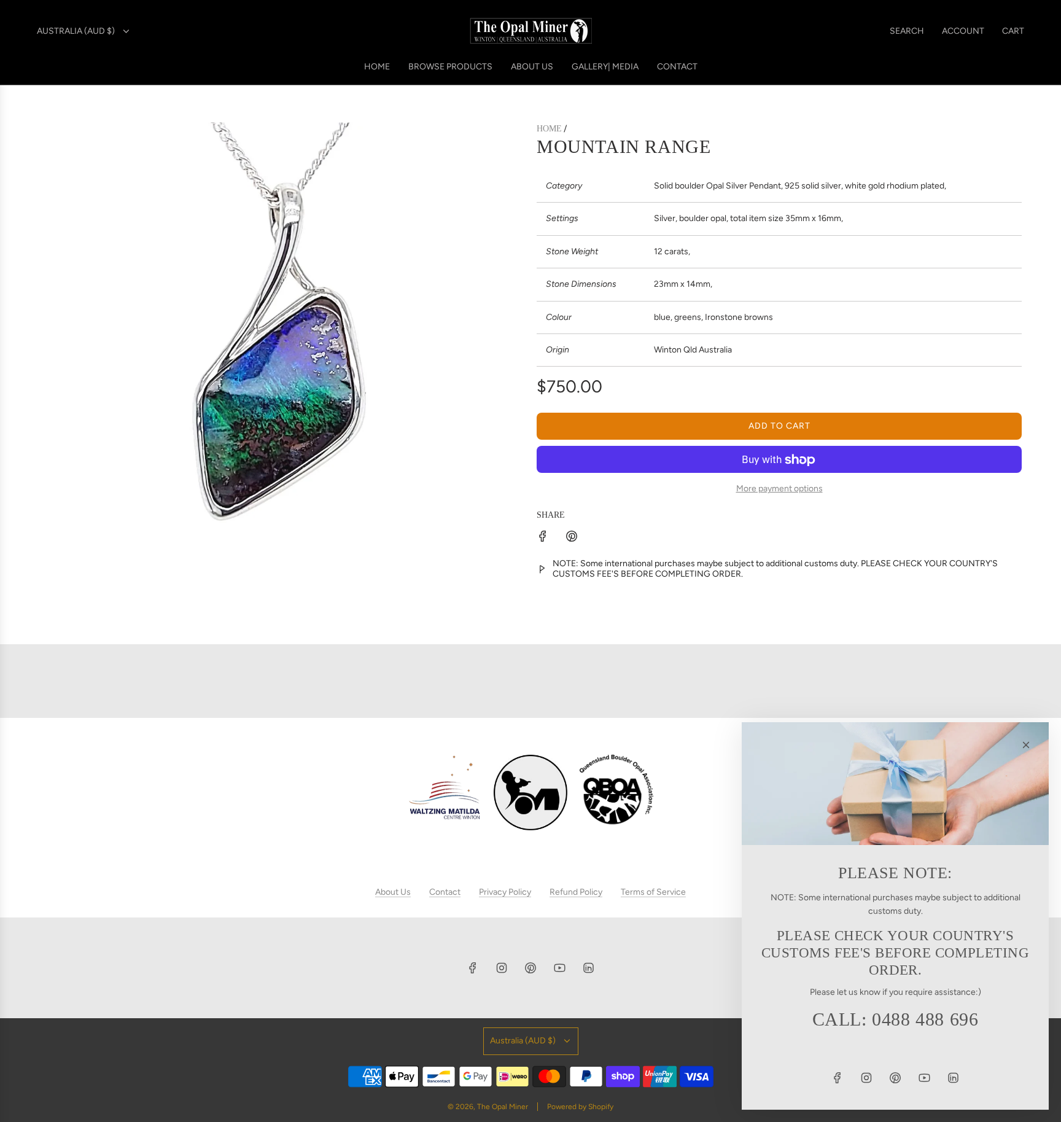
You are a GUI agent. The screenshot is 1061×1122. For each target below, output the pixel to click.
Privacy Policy (505, 892)
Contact (445, 892)
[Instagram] (501, 967)
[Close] (1026, 744)
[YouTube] (559, 967)
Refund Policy (576, 892)
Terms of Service (653, 892)
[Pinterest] (530, 967)
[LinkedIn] (588, 967)
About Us (393, 892)
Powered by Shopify (580, 1106)
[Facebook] (472, 967)
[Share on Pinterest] (571, 538)
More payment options (779, 489)
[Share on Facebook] (542, 538)
